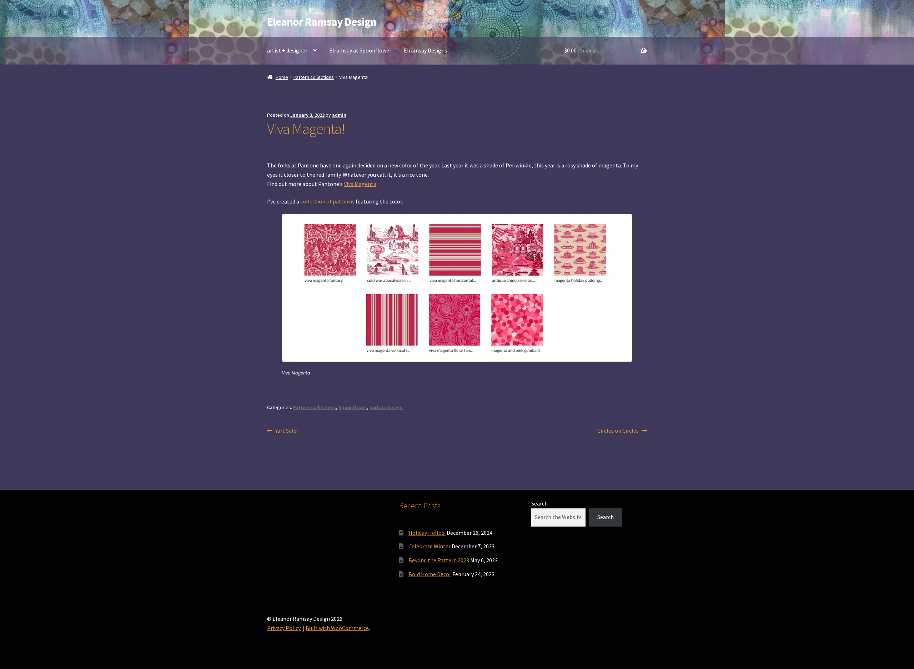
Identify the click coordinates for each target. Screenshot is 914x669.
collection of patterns (327, 201)
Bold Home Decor (429, 574)
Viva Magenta (360, 183)
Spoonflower (352, 407)
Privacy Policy (284, 628)
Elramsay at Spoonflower (360, 50)
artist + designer (287, 50)
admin (339, 115)
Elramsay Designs (425, 50)
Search (539, 503)
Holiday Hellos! (427, 532)
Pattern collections (313, 77)
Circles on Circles (618, 431)
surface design (386, 407)
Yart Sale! (286, 431)
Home (282, 77)
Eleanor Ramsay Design (321, 22)
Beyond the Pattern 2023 (438, 560)
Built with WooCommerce (337, 628)
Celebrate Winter (429, 546)
